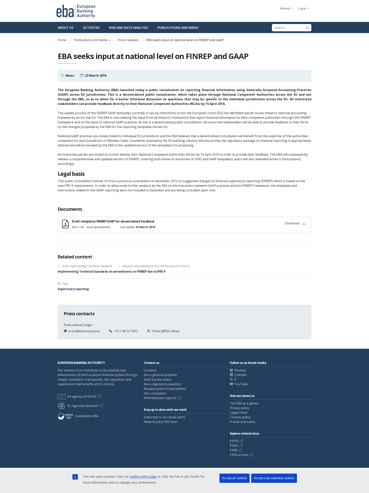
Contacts (150, 370)
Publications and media (178, 28)
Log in (302, 8)
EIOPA (234, 441)
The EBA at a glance (244, 403)
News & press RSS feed (160, 422)
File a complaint (155, 393)
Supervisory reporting (73, 289)
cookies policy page (143, 476)
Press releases (128, 40)
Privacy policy (239, 408)
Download (292, 223)
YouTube (241, 384)
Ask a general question (160, 375)
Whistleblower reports (160, 398)
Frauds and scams (242, 422)
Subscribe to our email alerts (164, 417)
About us (65, 28)
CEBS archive (239, 455)
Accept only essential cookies (274, 478)
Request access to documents (165, 389)
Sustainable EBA (86, 416)
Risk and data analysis (128, 28)
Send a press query (157, 379)
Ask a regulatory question (162, 384)
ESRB (233, 450)
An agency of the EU (81, 396)
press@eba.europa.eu (84, 331)
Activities (91, 28)
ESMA (234, 445)
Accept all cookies (234, 478)
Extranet (285, 8)
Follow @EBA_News (166, 331)
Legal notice (238, 412)
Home (62, 40)
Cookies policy (240, 417)
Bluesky (240, 370)
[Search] (307, 27)
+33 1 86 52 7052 (126, 331)
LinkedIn (240, 375)
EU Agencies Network (82, 406)
